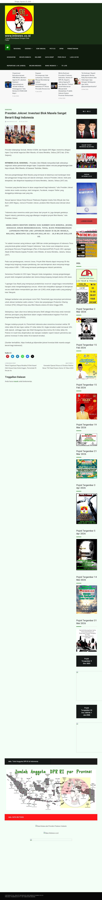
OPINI (61, 48)
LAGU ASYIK (74, 57)
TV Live (64, 65)
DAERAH (28, 48)
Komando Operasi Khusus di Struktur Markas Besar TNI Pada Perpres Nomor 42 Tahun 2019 (58, 367)
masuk (16, 381)
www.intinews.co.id (17, 35)
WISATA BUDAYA (25, 57)
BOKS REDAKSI (50, 65)
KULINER (38, 57)
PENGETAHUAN (72, 48)
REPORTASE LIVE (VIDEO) (16, 65)
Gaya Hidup (49, 57)
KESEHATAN (11, 57)
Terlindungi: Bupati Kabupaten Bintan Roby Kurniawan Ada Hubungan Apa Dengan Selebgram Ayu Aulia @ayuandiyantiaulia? (66, 79)
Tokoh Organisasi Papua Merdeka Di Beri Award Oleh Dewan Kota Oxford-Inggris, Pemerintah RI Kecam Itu (20, 368)
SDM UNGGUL (41, 48)
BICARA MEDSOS (35, 65)
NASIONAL (17, 48)
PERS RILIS (62, 57)
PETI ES (52, 48)
